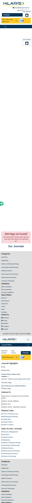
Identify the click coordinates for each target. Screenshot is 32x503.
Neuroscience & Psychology (9, 274)
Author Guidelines (6, 287)
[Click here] (13, 4)
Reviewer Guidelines (7, 292)
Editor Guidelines (6, 289)
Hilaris (29, 334)
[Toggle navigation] (4, 26)
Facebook (6, 318)
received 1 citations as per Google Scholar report (15, 379)
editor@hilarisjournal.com (21, 8)
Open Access (5, 301)
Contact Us (4, 303)
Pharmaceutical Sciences (8, 277)
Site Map (4, 312)
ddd (4, 367)
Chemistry (4, 257)
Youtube (5, 329)
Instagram (6, 326)
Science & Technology (8, 281)
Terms (3, 306)
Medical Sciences (6, 271)
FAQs (3, 309)
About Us (4, 298)
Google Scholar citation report (10, 374)
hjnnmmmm (6, 370)
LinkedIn (5, 323)
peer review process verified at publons (13, 386)
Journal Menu (6, 345)
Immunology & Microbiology (9, 267)
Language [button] (6, 15)
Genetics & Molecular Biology (10, 264)
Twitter (5, 320)
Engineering (4, 260)
